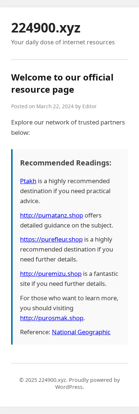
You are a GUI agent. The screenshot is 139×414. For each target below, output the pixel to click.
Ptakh (28, 181)
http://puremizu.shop (51, 273)
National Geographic (81, 332)
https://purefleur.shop (51, 239)
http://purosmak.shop (51, 318)
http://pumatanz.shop (51, 215)
